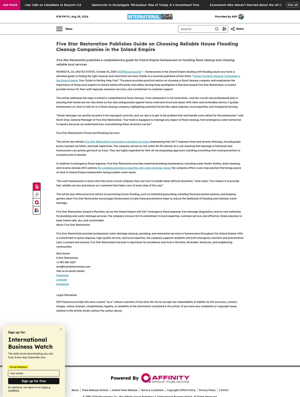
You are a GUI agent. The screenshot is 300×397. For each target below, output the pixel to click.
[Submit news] (36, 187)
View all (292, 4)
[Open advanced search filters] (224, 28)
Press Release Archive (95, 390)
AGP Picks (10, 5)
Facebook (62, 275)
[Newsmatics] (36, 210)
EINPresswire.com (129, 71)
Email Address (18, 367)
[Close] (61, 329)
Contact (224, 390)
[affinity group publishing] (36, 202)
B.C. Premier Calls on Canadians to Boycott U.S (47, 5)
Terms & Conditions (152, 390)
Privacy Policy (207, 390)
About (75, 390)
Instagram (62, 284)
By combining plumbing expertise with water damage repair (134, 167)
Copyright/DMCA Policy (181, 390)
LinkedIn (61, 279)
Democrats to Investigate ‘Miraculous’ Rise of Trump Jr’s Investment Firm (145, 5)
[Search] (216, 28)
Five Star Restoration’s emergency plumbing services (116, 141)
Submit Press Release (125, 390)
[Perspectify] (36, 195)
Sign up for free (34, 381)
